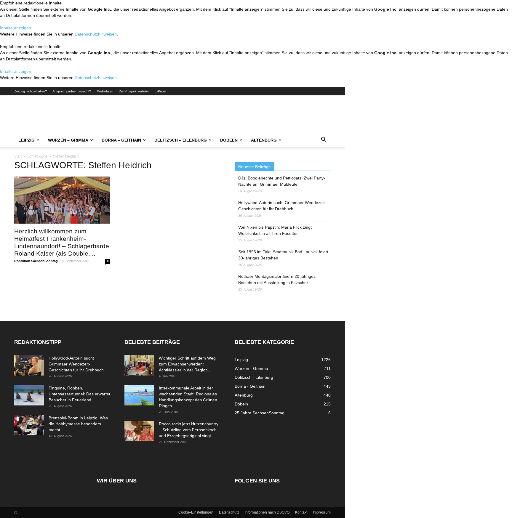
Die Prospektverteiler (134, 91)
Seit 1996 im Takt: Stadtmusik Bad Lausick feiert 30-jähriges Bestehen (283, 254)
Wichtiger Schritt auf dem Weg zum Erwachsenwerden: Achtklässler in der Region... (187, 364)
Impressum (322, 512)
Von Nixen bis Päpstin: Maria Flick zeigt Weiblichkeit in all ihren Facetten (275, 230)
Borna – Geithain (121, 140)
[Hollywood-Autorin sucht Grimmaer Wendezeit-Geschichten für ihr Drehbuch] (29, 365)
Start (18, 156)
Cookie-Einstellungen (195, 512)
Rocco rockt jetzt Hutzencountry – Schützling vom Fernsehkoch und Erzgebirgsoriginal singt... (188, 429)
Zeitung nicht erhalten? (30, 91)
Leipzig (26, 140)
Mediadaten (105, 91)
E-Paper (161, 91)
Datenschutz (229, 512)
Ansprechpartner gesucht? (71, 91)
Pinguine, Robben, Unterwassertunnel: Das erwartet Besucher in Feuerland (79, 394)
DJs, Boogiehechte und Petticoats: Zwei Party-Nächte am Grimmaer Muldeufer (281, 181)
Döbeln (229, 140)
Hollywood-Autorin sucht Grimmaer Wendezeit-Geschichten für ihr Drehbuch (282, 205)
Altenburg (264, 140)
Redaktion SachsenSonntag (36, 261)
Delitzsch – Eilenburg (180, 140)
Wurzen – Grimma (68, 140)
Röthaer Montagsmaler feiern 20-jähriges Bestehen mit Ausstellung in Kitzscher (277, 279)
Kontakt (301, 512)
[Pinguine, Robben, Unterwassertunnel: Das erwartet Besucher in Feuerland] (29, 395)
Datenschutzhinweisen (96, 34)
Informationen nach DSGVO (267, 512)
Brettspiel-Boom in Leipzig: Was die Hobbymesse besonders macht (78, 424)
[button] (323, 140)
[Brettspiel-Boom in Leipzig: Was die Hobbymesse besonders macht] (29, 425)
